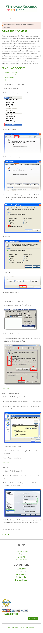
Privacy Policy (21, 580)
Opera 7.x (7, 80)
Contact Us (21, 571)
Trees (21, 554)
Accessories (21, 560)
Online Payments (5, 606)
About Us (21, 569)
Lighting (21, 557)
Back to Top (5, 297)
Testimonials (21, 577)
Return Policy (22, 574)
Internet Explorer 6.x (10, 75)
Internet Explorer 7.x (10, 72)
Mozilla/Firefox (9, 77)
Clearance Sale (21, 551)
